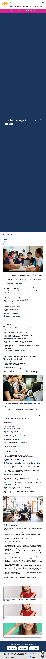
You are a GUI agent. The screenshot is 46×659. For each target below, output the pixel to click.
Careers (20, 2)
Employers (19, 6)
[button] (44, 7)
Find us (18, 2)
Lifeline (17, 552)
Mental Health (29, 6)
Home (11, 2)
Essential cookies (33, 654)
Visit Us (35, 648)
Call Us (13, 648)
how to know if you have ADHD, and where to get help (30, 569)
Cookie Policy (12, 657)
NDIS (24, 6)
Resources (13, 10)
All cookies (33, 657)
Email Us (24, 648)
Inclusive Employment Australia (16, 344)
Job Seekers (13, 6)
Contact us (14, 2)
